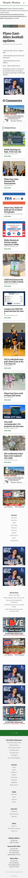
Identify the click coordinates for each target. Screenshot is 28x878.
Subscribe (14, 794)
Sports (20, 44)
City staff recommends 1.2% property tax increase (14, 424)
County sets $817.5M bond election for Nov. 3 (14, 311)
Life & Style (14, 525)
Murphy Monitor (14, 745)
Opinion (14, 533)
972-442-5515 (14, 861)
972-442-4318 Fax (14, 863)
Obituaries (14, 528)
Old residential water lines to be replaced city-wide (13, 455)
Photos (14, 802)
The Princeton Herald (14, 747)
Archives (14, 799)
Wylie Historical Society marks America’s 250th (11, 242)
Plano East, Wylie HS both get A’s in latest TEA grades (13, 209)
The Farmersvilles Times (14, 742)
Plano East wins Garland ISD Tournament (11, 181)
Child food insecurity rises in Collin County (13, 280)
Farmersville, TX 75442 (14, 854)
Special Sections (14, 814)
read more (7, 156)
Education (17, 214)
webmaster (6, 44)
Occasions (14, 530)
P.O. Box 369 (14, 840)
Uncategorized (14, 540)
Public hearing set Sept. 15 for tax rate (12, 150)
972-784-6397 (14, 849)
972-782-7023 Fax (14, 850)
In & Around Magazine (14, 758)
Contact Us (14, 831)
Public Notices (14, 535)
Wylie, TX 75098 (14, 842)
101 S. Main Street (14, 852)
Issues (14, 797)
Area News (12, 153)
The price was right (14, 595)
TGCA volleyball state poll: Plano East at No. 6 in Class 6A (14, 361)
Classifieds (14, 782)
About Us (14, 826)
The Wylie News (14, 753)
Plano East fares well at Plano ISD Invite (13, 394)
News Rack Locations (14, 828)
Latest (17, 44)
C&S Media (14, 755)
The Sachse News (14, 750)
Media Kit (14, 816)
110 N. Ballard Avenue (14, 865)
